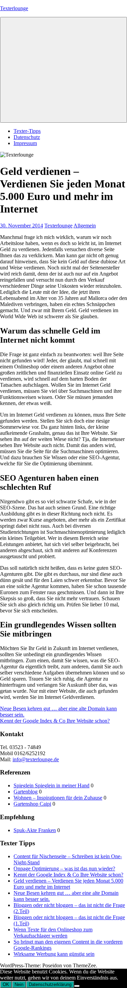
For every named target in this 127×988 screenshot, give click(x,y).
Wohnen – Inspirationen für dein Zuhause (58, 798)
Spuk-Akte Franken (35, 830)
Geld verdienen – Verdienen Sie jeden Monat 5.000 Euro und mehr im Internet (68, 884)
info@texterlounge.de (36, 759)
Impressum (25, 143)
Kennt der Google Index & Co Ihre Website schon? (55, 721)
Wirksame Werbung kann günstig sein (54, 954)
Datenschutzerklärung (50, 984)
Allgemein (84, 225)
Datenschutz (27, 137)
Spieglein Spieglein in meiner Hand (51, 785)
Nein (19, 984)
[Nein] (77, 986)
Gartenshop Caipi (32, 804)
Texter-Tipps (27, 131)
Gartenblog (26, 791)
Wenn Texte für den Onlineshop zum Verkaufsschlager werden (53, 933)
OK (6, 984)
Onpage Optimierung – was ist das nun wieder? (64, 868)
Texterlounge (14, 8)
